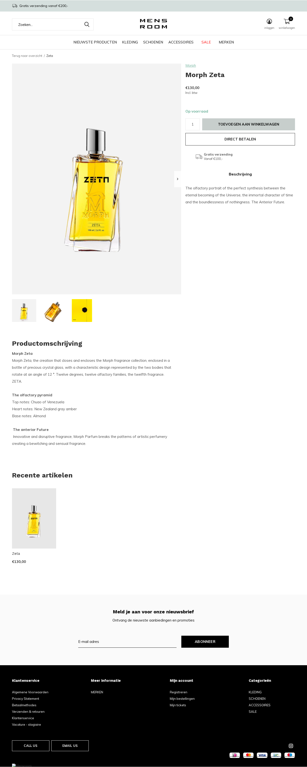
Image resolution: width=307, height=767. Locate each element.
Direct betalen (240, 139)
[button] (24, 310)
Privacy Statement (25, 699)
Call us (30, 746)
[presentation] (177, 179)
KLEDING (130, 42)
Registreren (178, 692)
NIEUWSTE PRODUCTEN (95, 42)
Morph (190, 65)
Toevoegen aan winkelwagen (248, 124)
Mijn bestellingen (182, 699)
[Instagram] (291, 746)
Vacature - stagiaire (26, 724)
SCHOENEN (153, 42)
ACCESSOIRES (181, 42)
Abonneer (205, 641)
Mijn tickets (178, 705)
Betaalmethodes (24, 705)
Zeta (16, 553)
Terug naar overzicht (27, 56)
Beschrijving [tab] (240, 174)
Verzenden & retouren (28, 711)
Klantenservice (23, 718)
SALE (206, 42)
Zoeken (87, 24)
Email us (70, 746)
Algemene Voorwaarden (30, 692)
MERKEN (226, 42)
